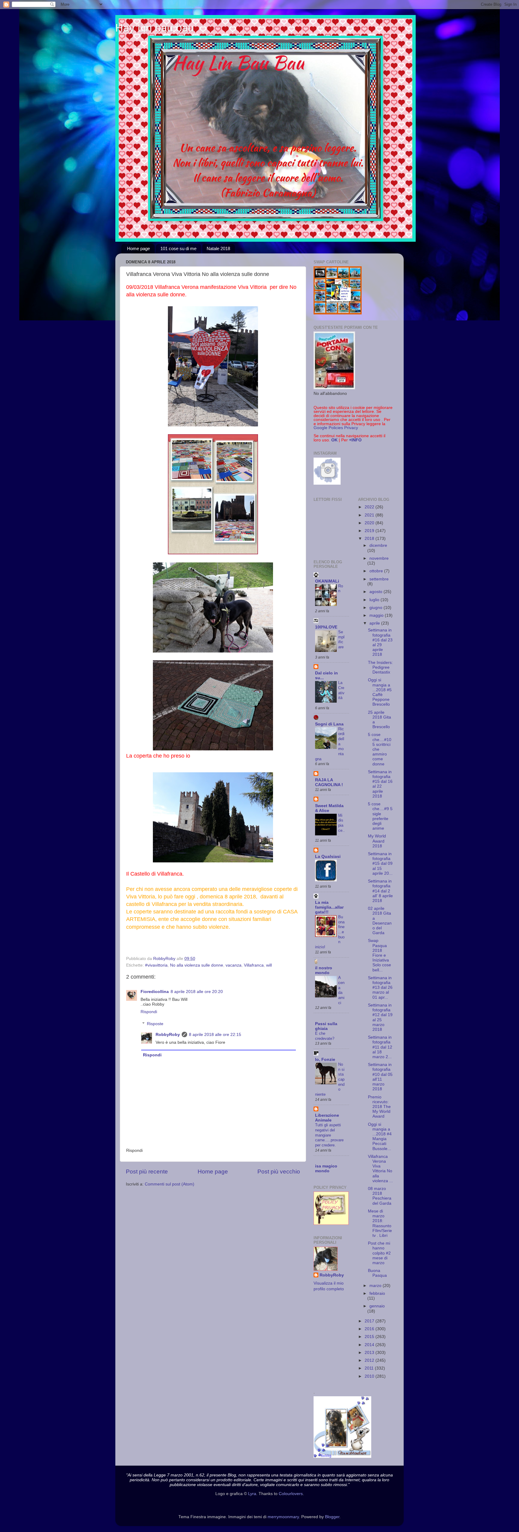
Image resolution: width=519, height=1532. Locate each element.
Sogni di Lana (329, 724)
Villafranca (254, 965)
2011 (370, 1368)
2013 (370, 1352)
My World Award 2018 (377, 841)
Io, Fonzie (325, 1059)
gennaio (377, 1306)
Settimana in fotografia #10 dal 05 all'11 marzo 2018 (380, 1076)
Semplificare (341, 639)
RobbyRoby (168, 1034)
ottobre (376, 571)
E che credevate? (324, 1036)
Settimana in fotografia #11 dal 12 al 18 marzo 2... (380, 1047)
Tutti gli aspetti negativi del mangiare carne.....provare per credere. (329, 1135)
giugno (376, 607)
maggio (377, 615)
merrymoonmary (283, 1517)
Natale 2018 (218, 248)
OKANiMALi (327, 581)
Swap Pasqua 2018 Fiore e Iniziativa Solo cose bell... (379, 955)
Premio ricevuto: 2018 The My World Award (379, 1107)
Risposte (155, 1024)
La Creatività (341, 690)
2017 (370, 1321)
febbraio (377, 1293)
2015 (370, 1336)
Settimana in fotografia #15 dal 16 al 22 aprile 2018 (380, 784)
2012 (370, 1360)
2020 (370, 523)
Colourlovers (291, 1493)
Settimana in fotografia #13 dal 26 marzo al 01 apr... (380, 988)
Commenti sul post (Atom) (169, 1184)
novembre (379, 558)
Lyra (252, 1493)
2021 (370, 515)
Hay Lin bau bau (154, 28)
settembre (379, 579)
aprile (375, 623)
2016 (370, 1329)
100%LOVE (326, 627)
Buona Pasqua (377, 1273)
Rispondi (149, 1012)
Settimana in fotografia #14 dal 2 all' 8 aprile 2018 (380, 891)
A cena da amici (341, 990)
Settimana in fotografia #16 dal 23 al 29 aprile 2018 (380, 642)
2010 (370, 1376)
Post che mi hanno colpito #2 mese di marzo (379, 1253)
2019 (370, 530)
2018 (370, 538)
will (269, 965)
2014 (370, 1345)
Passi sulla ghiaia (326, 1026)
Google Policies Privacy (336, 427)
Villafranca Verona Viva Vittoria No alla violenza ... (380, 1168)
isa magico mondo (326, 1168)
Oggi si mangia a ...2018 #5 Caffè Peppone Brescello (380, 692)
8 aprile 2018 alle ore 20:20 (197, 991)
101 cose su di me (178, 248)
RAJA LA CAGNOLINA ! (329, 782)
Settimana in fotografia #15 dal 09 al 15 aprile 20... (380, 864)
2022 (370, 507)
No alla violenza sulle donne (196, 965)
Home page (138, 248)
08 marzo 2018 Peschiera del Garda (379, 1196)
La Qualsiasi (328, 856)
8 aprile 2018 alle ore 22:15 (215, 1034)
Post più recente (147, 1171)
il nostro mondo (323, 970)
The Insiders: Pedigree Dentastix (380, 667)
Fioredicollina (155, 991)
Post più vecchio (278, 1171)
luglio (375, 600)
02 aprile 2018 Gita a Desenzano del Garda (380, 920)
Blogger (332, 1517)
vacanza (233, 965)
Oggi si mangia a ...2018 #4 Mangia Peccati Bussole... (380, 1136)
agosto (376, 591)
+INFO (355, 440)
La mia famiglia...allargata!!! (329, 907)
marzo (376, 1285)
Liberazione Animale (327, 1117)
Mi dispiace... (341, 825)
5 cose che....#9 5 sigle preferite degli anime (380, 816)
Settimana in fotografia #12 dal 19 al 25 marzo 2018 (380, 1017)
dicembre (378, 545)
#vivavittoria (156, 965)
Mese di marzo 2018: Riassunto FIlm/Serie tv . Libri (380, 1223)
